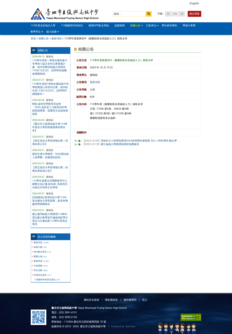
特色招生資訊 (42, 275)
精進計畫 (40, 247)
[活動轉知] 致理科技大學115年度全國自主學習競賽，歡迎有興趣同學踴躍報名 (50, 201)
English (194, 3)
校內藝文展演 (42, 251)
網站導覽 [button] (194, 13)
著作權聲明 (130, 299)
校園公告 (135, 25)
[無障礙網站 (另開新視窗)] (191, 317)
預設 (175, 13)
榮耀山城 (40, 256)
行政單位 (151, 25)
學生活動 (41, 270)
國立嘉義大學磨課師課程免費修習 (110, 144)
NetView (130, 326)
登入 (144, 299)
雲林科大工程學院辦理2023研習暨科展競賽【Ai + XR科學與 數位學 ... (131, 140)
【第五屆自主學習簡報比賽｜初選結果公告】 (50, 142)
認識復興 (120, 25)
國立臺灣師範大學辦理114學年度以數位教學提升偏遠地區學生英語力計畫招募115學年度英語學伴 (50, 219)
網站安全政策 (91, 299)
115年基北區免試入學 (42, 25)
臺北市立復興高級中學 (92, 326)
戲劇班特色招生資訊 (48, 279)
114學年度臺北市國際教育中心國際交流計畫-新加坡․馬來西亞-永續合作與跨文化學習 (50, 184)
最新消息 (41, 242)
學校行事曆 (189, 25)
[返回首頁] (65, 14)
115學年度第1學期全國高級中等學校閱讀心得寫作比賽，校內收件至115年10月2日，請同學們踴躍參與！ (50, 88)
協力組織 (51, 31)
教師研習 (41, 261)
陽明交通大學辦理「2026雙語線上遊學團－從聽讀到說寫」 (50, 155)
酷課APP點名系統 (99, 25)
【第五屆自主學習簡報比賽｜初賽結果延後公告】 (50, 169)
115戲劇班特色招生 (72, 25)
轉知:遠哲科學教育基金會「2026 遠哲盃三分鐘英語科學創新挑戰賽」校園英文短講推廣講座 (50, 108)
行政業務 (41, 265)
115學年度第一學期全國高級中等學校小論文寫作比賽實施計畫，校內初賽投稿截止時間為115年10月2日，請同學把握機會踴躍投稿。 (49, 67)
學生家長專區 (169, 25)
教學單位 (35, 31)
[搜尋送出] (149, 14)
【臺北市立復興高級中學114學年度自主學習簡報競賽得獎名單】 (49, 127)
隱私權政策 (111, 299)
